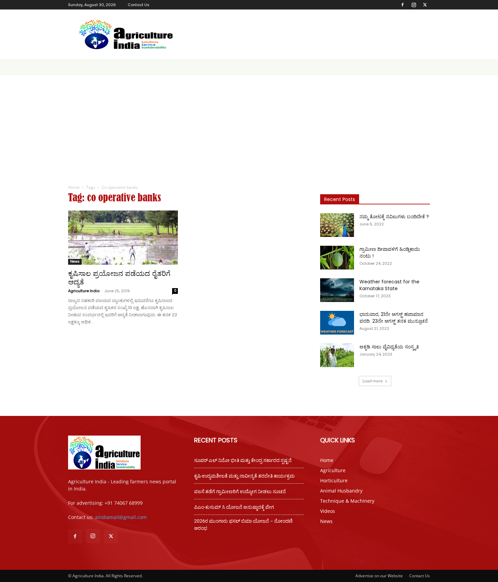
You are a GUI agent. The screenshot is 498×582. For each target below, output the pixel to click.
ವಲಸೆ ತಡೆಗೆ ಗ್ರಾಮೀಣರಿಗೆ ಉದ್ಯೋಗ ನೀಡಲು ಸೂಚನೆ (240, 491)
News (75, 261)
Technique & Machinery (347, 501)
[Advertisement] (249, 126)
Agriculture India (84, 291)
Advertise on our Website (379, 576)
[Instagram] (414, 4)
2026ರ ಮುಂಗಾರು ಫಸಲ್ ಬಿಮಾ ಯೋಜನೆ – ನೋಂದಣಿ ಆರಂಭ (243, 524)
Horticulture (334, 480)
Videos (327, 511)
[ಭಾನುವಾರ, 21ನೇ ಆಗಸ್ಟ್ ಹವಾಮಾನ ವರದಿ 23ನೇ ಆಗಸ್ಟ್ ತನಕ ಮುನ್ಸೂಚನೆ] (337, 323)
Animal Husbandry (341, 490)
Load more (372, 381)
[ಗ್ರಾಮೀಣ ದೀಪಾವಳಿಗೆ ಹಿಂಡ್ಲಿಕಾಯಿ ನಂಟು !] (337, 257)
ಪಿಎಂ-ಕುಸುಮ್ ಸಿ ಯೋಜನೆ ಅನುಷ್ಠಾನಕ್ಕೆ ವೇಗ (234, 507)
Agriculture (333, 470)
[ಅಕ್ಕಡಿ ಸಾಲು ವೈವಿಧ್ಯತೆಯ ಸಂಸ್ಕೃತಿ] (337, 355)
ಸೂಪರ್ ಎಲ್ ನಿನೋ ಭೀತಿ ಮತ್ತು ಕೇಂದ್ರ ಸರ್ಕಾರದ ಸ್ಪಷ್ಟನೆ (243, 460)
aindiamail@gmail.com (121, 517)
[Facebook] (402, 4)
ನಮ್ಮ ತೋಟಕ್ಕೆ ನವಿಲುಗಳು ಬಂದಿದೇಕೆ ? (394, 216)
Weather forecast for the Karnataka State (389, 285)
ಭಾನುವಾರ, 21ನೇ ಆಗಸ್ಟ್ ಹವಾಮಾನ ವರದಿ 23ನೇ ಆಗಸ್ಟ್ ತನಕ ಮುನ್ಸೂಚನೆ (393, 317)
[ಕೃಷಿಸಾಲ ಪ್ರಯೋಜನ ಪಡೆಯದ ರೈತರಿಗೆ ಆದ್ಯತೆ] (123, 237)
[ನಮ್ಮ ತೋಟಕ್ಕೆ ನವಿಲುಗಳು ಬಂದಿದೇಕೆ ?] (337, 225)
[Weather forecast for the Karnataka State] (337, 290)
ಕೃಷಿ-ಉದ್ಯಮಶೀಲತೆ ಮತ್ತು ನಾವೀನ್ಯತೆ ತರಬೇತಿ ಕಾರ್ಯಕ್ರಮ (244, 476)
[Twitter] (425, 4)
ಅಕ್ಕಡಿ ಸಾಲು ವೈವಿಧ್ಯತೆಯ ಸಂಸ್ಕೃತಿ (389, 346)
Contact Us (138, 4)
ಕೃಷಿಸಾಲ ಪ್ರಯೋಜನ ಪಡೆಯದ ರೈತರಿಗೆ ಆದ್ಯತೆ (119, 277)
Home (74, 187)
